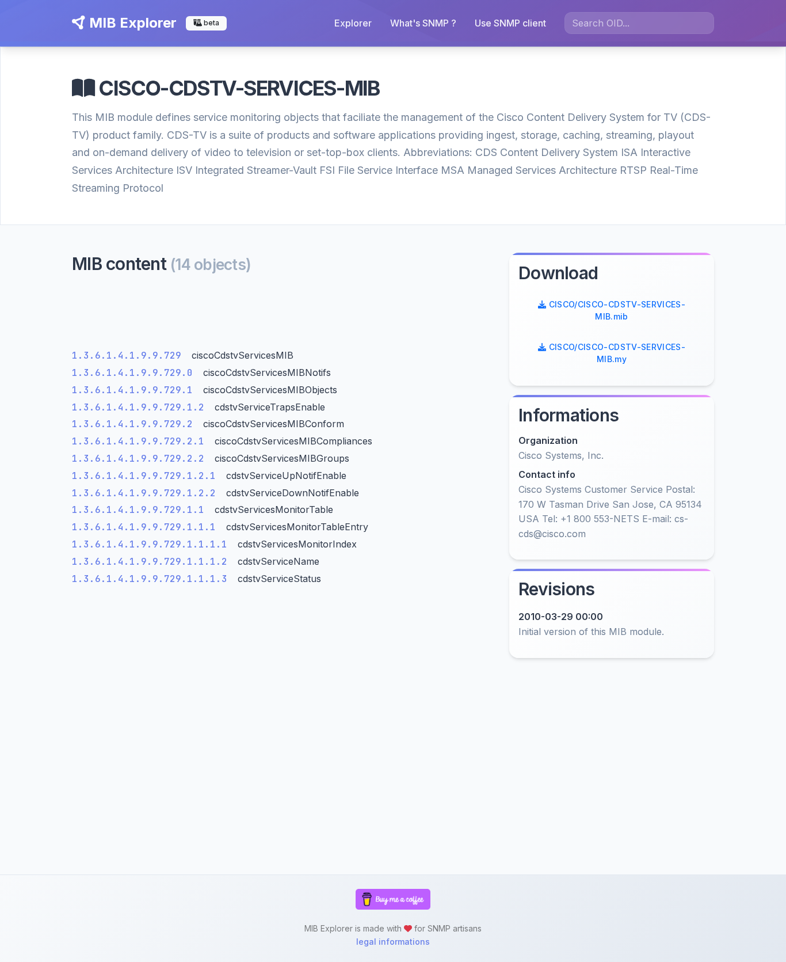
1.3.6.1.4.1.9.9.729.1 (135, 390)
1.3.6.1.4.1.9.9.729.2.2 (141, 459)
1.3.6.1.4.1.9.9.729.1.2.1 (147, 476)
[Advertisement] (283, 314)
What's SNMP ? (423, 23)
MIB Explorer (131, 22)
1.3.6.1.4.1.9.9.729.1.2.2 (147, 493)
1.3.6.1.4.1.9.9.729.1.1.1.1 (152, 544)
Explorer (353, 23)
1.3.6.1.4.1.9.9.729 (129, 355)
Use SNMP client (510, 23)
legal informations (393, 941)
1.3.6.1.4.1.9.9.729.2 (135, 424)
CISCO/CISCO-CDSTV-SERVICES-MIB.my (615, 353)
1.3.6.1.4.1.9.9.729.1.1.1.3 (152, 579)
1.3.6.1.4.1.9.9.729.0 (135, 373)
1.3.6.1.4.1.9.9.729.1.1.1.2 (152, 562)
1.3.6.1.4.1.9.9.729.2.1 (141, 441)
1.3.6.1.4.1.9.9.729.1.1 (141, 510)
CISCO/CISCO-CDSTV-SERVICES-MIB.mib (615, 310)
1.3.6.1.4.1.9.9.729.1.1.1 (147, 527)
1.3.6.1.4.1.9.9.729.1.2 (141, 407)
